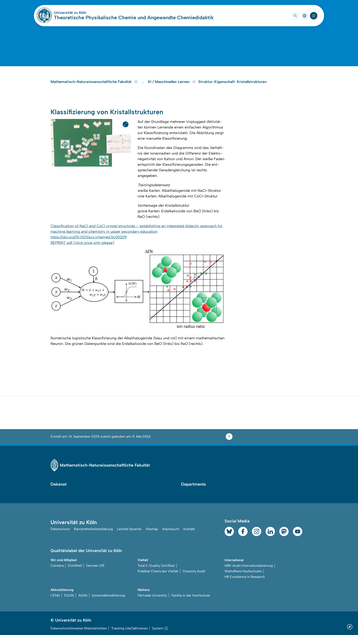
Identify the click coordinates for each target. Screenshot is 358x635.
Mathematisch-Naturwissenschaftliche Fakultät (92, 81)
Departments (193, 484)
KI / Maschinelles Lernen (169, 81)
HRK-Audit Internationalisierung (249, 566)
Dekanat (59, 484)
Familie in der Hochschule (190, 595)
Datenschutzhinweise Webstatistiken (79, 628)
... (143, 82)
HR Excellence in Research (245, 577)
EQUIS (69, 595)
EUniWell (75, 566)
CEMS (55, 595)
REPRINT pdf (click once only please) (82, 242)
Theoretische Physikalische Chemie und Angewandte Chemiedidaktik (134, 17)
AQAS (82, 595)
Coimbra (57, 566)
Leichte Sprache (129, 529)
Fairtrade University (152, 595)
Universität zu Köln (82, 12)
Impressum (170, 529)
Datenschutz (60, 529)
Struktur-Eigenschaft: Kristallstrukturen (232, 81)
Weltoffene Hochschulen (243, 571)
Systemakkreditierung (108, 595)
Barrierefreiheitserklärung (93, 529)
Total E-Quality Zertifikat (156, 566)
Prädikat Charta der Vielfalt (158, 571)
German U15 (95, 566)
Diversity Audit (194, 571)
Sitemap (152, 529)
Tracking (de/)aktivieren (129, 628)
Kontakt (189, 529)
